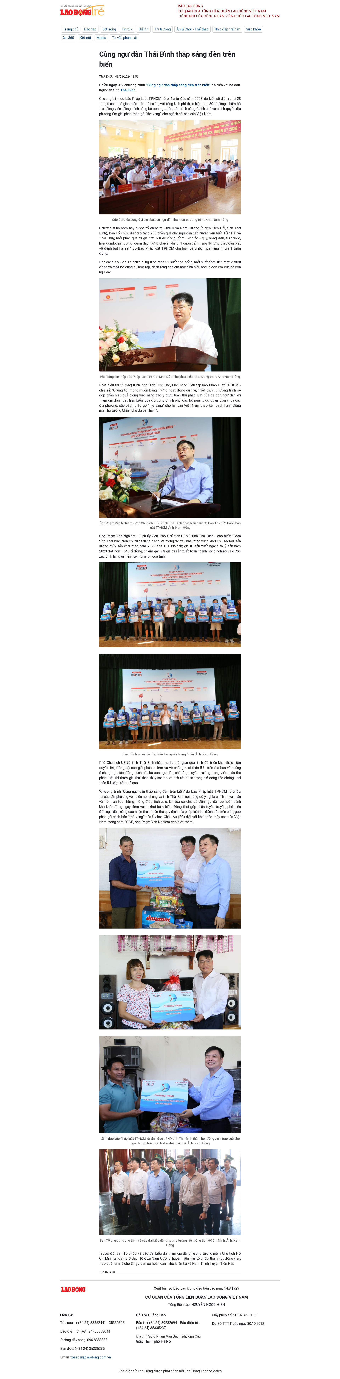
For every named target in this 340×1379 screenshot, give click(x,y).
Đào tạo (90, 29)
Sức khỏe (253, 29)
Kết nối (85, 38)
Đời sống (109, 29)
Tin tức (127, 29)
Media (101, 38)
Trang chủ (70, 29)
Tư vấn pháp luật (124, 38)
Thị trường (162, 29)
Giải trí (144, 29)
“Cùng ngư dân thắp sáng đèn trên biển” (178, 85)
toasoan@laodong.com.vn (90, 1357)
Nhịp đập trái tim (227, 29)
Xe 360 (68, 38)
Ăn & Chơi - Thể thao (192, 29)
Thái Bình (127, 90)
